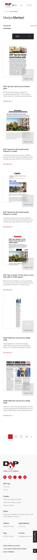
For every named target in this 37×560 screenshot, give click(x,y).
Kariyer (5, 490)
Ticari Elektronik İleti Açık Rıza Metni (14, 549)
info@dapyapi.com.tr (25, 536)
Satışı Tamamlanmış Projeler (12, 499)
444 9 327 (21, 526)
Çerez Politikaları (8, 552)
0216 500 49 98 (8, 536)
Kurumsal (6, 487)
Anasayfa (5, 11)
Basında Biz (7, 26)
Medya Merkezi (14, 11)
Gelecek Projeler (8, 505)
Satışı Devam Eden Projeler (12, 502)
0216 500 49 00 (8, 526)
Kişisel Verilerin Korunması (11, 546)
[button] (23, 36)
